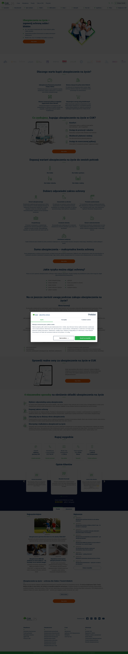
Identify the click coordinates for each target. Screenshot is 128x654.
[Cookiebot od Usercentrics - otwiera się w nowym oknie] (89, 315)
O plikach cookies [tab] (86, 319)
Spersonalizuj (63, 338)
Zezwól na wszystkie (85, 338)
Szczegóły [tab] (64, 319)
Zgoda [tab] (41, 319)
